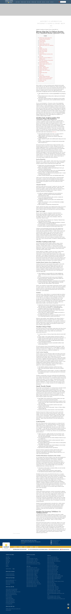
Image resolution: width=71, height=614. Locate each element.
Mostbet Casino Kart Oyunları (44, 70)
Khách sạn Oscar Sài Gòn (52, 565)
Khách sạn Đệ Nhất (51, 563)
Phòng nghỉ (23, 1)
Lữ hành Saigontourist (10, 573)
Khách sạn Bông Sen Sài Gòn (52, 571)
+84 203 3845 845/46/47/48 (56, 544)
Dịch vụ (43, 1)
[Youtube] (14, 569)
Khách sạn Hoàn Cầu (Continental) (53, 561)
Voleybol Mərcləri (42, 41)
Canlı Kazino (41, 52)
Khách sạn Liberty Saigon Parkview (54, 578)
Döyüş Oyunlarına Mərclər (43, 62)
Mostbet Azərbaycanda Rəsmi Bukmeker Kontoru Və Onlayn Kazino (45, 77)
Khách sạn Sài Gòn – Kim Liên (32, 567)
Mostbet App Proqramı (43, 68)
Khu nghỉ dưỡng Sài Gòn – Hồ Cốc (53, 596)
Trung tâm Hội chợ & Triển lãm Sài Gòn (13, 591)
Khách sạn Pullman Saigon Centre (53, 574)
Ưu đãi (47, 1)
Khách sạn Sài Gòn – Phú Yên (32, 578)
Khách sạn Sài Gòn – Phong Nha (32, 571)
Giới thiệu (18, 1)
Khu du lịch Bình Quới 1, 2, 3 (11, 580)
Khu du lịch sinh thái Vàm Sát (11, 594)
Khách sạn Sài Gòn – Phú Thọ (32, 561)
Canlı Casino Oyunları (43, 50)
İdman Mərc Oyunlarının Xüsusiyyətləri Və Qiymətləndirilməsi (46, 60)
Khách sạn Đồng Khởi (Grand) (52, 559)
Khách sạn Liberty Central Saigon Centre (55, 575)
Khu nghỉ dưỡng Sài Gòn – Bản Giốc (33, 562)
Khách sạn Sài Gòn (50, 582)
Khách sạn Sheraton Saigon (52, 569)
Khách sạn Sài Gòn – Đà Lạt (32, 586)
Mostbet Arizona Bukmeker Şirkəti (45, 78)
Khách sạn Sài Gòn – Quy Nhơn (32, 577)
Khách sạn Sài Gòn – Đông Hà (32, 573)
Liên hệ (51, 1)
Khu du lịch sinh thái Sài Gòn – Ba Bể (33, 563)
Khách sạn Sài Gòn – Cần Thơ (52, 589)
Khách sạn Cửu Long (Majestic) (53, 558)
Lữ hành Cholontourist (10, 575)
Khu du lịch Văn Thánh (10, 582)
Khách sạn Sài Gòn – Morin (31, 574)
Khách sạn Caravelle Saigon (52, 567)
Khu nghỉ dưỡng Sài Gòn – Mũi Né (33, 581)
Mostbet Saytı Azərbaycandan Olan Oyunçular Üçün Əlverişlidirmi (45, 38)
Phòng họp (34, 1)
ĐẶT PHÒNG (63, 1)
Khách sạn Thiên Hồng (51, 583)
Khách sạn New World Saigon (53, 566)
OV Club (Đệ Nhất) (9, 603)
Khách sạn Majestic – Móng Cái (32, 559)
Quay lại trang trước (16, 533)
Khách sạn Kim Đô (50, 562)
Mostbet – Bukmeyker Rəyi (44, 67)
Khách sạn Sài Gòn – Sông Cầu (32, 579)
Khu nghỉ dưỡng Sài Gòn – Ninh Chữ (33, 582)
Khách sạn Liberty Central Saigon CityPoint (55, 581)
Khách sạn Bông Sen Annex (52, 573)
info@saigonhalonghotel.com (56, 540)
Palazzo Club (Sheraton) (10, 602)
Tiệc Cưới (39, 1)
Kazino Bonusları (42, 40)
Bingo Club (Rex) (9, 595)
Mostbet (40, 47)
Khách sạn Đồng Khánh (51, 585)
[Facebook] (12, 569)
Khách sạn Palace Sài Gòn (52, 570)
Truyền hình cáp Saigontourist (11, 589)
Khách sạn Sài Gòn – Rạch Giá (52, 586)
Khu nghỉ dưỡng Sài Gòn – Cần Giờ (53, 591)
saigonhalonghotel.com (55, 541)
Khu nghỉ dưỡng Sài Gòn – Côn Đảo (53, 590)
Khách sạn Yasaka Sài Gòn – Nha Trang (34, 583)
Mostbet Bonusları (42, 66)
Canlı (40, 73)
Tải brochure (23, 542)
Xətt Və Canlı (41, 42)
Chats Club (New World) (10, 599)
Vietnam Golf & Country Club (11, 590)
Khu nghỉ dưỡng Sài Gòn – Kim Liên (33, 569)
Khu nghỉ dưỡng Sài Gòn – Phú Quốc (54, 597)
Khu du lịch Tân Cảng (10, 581)
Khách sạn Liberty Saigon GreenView (54, 577)
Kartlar (40, 71)
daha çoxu (54, 131)
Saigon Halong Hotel (55, 542)
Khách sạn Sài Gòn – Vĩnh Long (53, 587)
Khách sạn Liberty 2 (51, 579)
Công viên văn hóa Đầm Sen (11, 593)
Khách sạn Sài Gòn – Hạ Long (32, 558)
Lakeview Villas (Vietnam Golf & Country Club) (56, 598)
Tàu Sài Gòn (8, 584)
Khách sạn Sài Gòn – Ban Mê (32, 585)
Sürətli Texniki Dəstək (43, 51)
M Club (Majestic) (9, 597)
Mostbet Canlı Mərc (42, 80)
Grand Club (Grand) (9, 598)
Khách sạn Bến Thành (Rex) (52, 557)
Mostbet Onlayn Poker (43, 48)
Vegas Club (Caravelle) (10, 601)
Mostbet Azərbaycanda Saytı (44, 44)
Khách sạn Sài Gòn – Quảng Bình (33, 570)
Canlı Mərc (41, 56)
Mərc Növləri (41, 75)
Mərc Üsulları (41, 81)
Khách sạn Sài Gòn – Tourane (32, 575)
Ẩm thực (28, 1)
